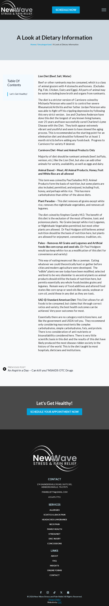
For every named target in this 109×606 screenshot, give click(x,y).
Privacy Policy (55, 599)
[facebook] (40, 592)
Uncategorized (45, 44)
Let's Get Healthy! (18, 93)
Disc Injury (54, 539)
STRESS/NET (54, 534)
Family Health (54, 529)
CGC (60, 602)
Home (33, 44)
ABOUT (54, 556)
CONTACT (55, 575)
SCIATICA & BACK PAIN (54, 515)
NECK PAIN (54, 524)
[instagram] (47, 592)
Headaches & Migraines (54, 519)
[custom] (54, 592)
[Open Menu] (104, 10)
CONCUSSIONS (54, 543)
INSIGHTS (54, 565)
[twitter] (61, 592)
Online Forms (54, 570)
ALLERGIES (55, 510)
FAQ (55, 561)
